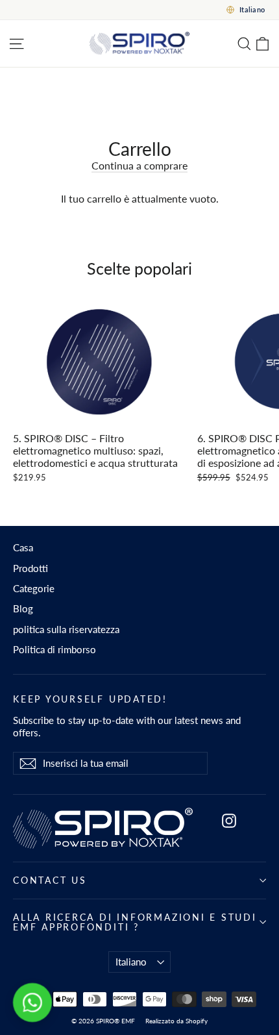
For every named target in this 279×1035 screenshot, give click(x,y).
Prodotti (30, 568)
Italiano (131, 961)
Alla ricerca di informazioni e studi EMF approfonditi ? (135, 922)
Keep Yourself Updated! (90, 698)
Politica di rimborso (54, 649)
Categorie (34, 588)
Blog (23, 608)
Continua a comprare (139, 165)
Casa (23, 547)
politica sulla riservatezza (66, 629)
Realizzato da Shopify (176, 1021)
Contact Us (50, 880)
